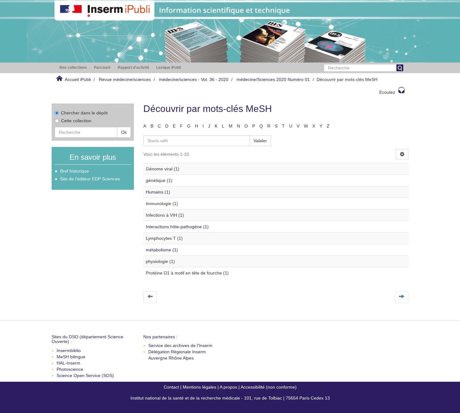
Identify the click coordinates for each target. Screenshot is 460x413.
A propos (228, 387)
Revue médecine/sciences (125, 79)
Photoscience (70, 369)
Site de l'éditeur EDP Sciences (90, 178)
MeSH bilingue (71, 356)
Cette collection (76, 120)
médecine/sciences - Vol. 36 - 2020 (193, 79)
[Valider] (400, 68)
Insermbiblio (69, 350)
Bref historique (74, 171)
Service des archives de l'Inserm (180, 345)
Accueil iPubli (78, 79)
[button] (73, 68)
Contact (171, 387)
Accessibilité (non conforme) (269, 387)
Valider (260, 140)
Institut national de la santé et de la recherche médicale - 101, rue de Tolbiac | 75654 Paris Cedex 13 (230, 397)
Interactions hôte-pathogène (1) (177, 226)
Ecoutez (387, 92)
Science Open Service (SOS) (85, 375)
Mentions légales (199, 387)
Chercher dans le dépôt (84, 112)
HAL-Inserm (68, 362)
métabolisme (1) (162, 249)
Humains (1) (158, 191)
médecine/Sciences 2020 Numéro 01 (273, 79)
